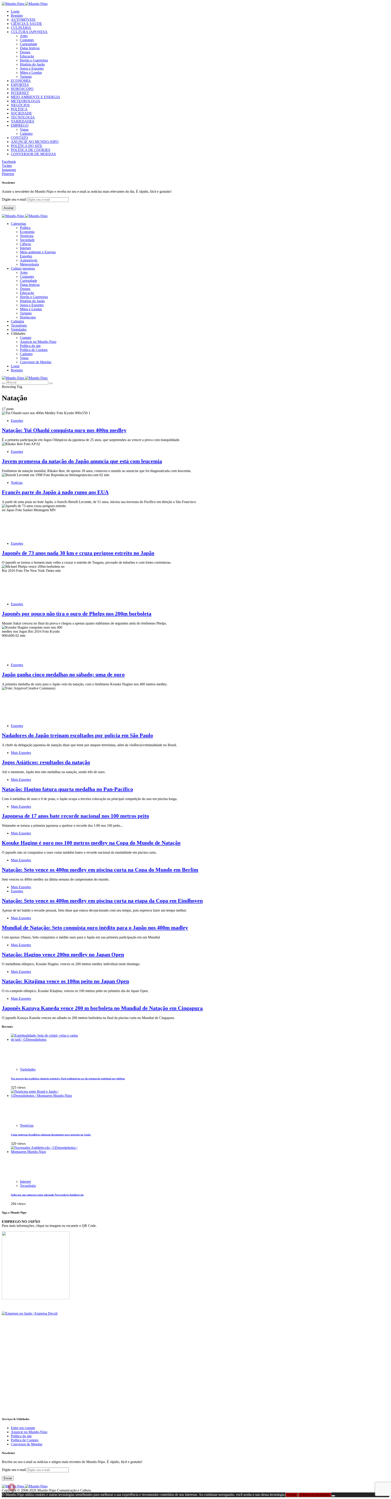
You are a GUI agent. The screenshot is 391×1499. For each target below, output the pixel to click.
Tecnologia (28, 1186)
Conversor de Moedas (35, 362)
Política (25, 228)
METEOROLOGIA (25, 101)
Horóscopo (28, 317)
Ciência (25, 244)
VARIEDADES (22, 121)
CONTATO (19, 138)
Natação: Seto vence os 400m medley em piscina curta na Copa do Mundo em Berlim (100, 870)
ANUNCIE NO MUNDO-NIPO (35, 142)
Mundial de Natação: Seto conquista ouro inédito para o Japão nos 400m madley (95, 928)
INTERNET (20, 93)
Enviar (8, 1478)
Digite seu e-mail (14, 199)
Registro (17, 15)
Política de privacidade (315, 1495)
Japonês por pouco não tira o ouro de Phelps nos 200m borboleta (76, 614)
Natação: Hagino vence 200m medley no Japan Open (63, 954)
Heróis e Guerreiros (34, 60)
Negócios (26, 236)
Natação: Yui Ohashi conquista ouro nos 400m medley (64, 430)
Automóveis (28, 260)
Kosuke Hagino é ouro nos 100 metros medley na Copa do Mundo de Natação (91, 843)
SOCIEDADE (21, 113)
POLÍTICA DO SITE (26, 146)
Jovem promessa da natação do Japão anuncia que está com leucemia (82, 461)
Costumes (27, 40)
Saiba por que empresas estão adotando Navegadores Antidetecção (47, 1194)
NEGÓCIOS (20, 105)
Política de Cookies (34, 350)
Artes (24, 36)
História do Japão (32, 64)
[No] (333, 1496)
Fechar (291, 1495)
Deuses (25, 52)
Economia (27, 232)
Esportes (26, 256)
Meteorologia (29, 264)
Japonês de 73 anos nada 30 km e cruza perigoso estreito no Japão (78, 553)
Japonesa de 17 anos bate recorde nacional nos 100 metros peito (75, 816)
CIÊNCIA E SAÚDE (26, 24)
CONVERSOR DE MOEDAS (33, 154)
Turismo (26, 76)
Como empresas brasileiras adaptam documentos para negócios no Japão (51, 1134)
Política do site (30, 346)
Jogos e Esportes (32, 68)
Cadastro (26, 133)
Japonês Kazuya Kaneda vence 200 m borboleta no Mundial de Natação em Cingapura (102, 1008)
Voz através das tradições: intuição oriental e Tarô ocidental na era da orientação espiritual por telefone (68, 1078)
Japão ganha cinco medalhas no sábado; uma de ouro (63, 674)
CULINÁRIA (21, 28)
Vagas (24, 129)
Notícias (17, 483)
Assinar (9, 208)
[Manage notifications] (11, 1487)
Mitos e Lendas (31, 72)
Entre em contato (23, 1428)
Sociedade (27, 240)
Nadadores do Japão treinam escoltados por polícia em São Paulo (77, 735)
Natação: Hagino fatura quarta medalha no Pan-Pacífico (67, 789)
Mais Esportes (21, 753)
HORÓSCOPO (22, 89)
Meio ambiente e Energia (38, 252)
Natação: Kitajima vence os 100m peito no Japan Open (65, 981)
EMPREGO (20, 125)
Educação (27, 56)
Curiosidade (28, 44)
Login (15, 11)
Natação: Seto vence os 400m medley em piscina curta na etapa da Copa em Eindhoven (102, 901)
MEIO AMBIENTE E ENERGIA (35, 97)
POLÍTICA (19, 109)
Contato (25, 338)
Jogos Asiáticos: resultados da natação (46, 762)
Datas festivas (30, 48)
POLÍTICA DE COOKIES (30, 150)
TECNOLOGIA (23, 117)
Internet (25, 248)
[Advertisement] (137, 1380)
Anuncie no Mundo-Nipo (38, 342)
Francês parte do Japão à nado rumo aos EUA (55, 492)
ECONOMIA (21, 81)
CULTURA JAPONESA (29, 32)
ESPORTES (20, 85)
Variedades (28, 1069)
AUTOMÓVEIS (23, 19)
